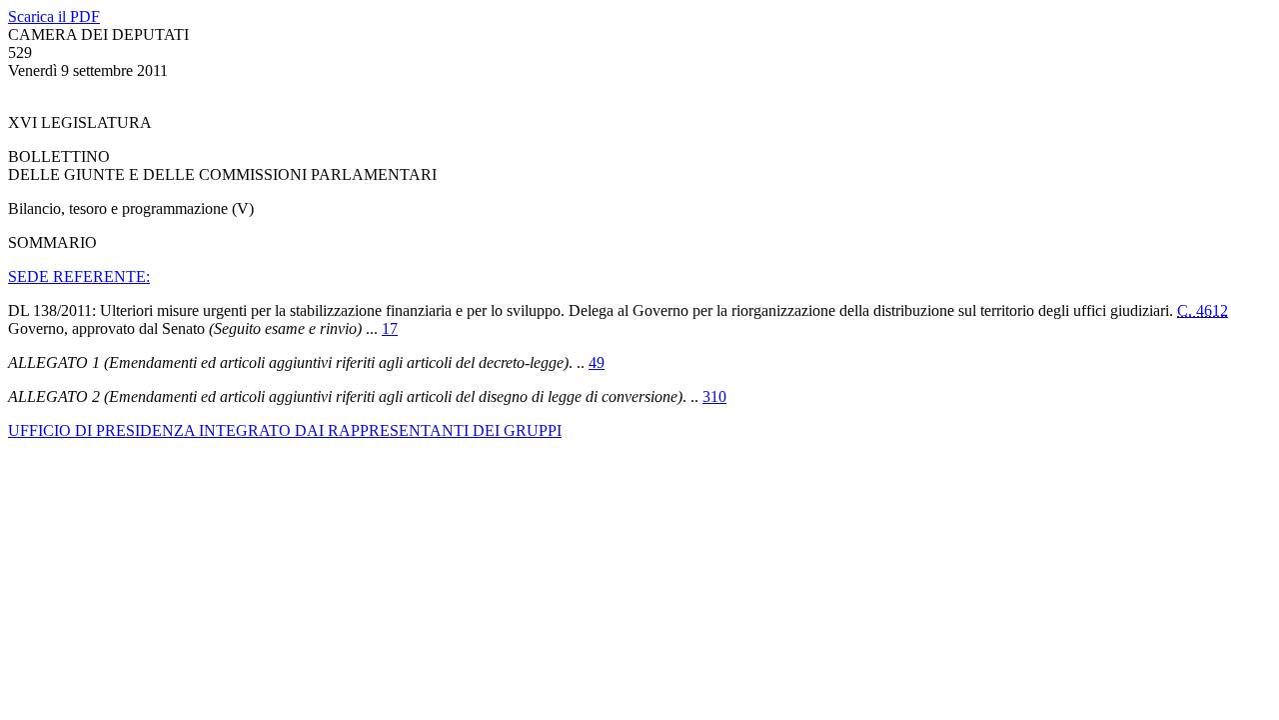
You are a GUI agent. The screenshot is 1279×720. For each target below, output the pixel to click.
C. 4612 (1202, 310)
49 (597, 362)
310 (714, 396)
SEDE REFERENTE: (79, 276)
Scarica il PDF (54, 16)
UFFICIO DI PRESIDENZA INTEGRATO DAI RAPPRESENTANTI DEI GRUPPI (285, 430)
